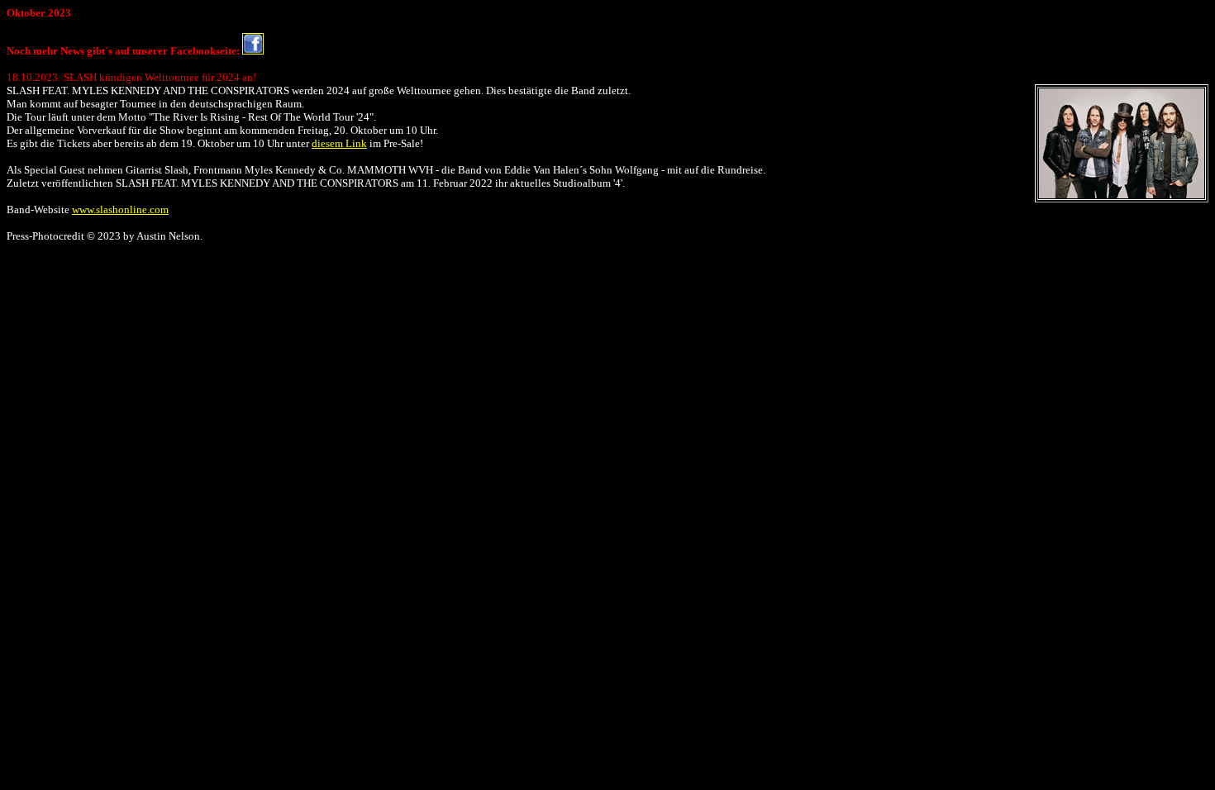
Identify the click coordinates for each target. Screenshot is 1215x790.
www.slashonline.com (120, 209)
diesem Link (339, 143)
